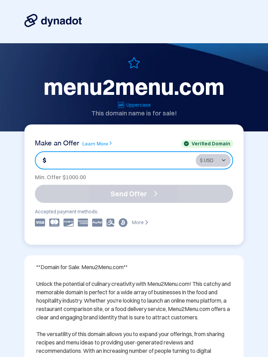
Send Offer (129, 193)
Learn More (95, 143)
